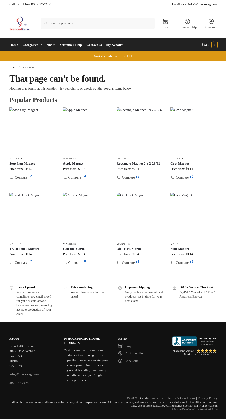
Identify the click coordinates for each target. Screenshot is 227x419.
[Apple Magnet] (86, 130)
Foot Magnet (179, 248)
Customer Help (187, 27)
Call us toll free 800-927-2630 (30, 4)
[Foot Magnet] (193, 216)
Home (13, 67)
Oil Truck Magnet (130, 248)
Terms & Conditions (181, 398)
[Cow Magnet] (193, 130)
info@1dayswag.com (24, 374)
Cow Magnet (179, 163)
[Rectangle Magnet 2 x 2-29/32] (140, 130)
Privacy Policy (208, 398)
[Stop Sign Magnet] (32, 130)
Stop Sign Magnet (22, 163)
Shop (166, 27)
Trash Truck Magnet (24, 248)
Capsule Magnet (74, 248)
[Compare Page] (30, 177)
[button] (210, 44)
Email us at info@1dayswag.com (195, 4)
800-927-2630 (19, 382)
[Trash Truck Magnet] (32, 216)
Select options (33, 188)
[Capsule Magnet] (86, 216)
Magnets (15, 158)
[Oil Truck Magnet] (140, 216)
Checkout (211, 27)
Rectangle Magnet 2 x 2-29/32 (138, 163)
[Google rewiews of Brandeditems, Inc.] (195, 352)
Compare (20, 177)
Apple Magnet (73, 163)
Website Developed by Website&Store (195, 409)
